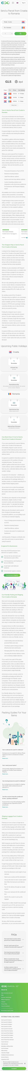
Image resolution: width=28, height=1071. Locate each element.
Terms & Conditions (5, 1006)
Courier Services (4, 1041)
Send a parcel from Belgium (7, 1033)
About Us (4, 990)
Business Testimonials (6, 997)
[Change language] (17, 2)
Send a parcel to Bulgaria (6, 1024)
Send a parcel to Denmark (6, 1028)
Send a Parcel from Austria (7, 1030)
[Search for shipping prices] (20, 33)
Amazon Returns (5, 1057)
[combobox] (14, 22)
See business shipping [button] (12, 575)
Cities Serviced (4, 1044)
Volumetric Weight (5, 1052)
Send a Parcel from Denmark (7, 1039)
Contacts (3, 1001)
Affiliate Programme (5, 999)
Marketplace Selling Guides (7, 1046)
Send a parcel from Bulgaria (7, 1035)
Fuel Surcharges (4, 1048)
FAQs (2, 995)
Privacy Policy (4, 1004)
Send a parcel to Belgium (6, 1022)
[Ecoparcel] (5, 3)
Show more (14, 105)
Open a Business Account (7, 993)
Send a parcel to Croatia (6, 1026)
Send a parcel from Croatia (7, 1037)
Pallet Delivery (4, 1050)
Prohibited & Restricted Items (7, 1055)
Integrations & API (5, 1059)
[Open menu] (13, 3)
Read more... (5, 758)
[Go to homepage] (14, 986)
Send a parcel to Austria (6, 1020)
